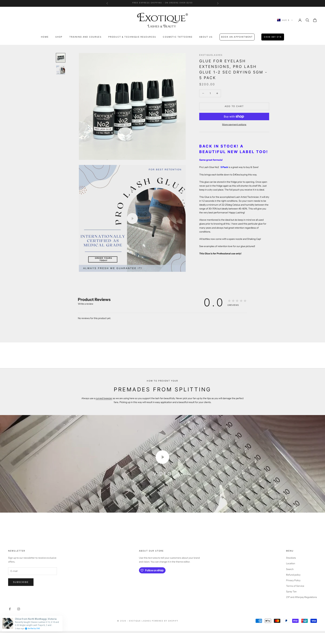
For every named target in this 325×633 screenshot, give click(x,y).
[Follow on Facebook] (10, 609)
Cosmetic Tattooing (177, 37)
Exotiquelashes (211, 55)
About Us (206, 37)
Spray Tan (291, 591)
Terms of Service (295, 585)
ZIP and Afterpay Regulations (301, 597)
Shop (59, 37)
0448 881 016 (272, 37)
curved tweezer (104, 398)
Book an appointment (237, 37)
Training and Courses (85, 37)
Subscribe (21, 582)
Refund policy (293, 574)
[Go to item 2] (60, 70)
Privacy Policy (293, 580)
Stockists (291, 557)
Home (45, 37)
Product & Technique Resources (132, 37)
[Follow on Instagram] (18, 609)
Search (290, 569)
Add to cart (234, 106)
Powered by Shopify (165, 621)
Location (290, 563)
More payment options (234, 124)
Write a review (85, 303)
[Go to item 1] (60, 57)
